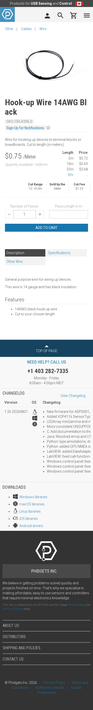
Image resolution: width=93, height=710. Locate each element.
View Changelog (73, 396)
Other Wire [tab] (14, 262)
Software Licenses (49, 688)
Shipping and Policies (21, 648)
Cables (26, 29)
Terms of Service (12, 608)
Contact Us (13, 659)
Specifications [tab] (59, 253)
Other (9, 29)
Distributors (14, 636)
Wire (42, 29)
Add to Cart (46, 228)
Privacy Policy (76, 604)
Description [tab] (15, 253)
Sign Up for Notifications (25, 128)
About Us (11, 625)
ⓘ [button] (48, 128)
